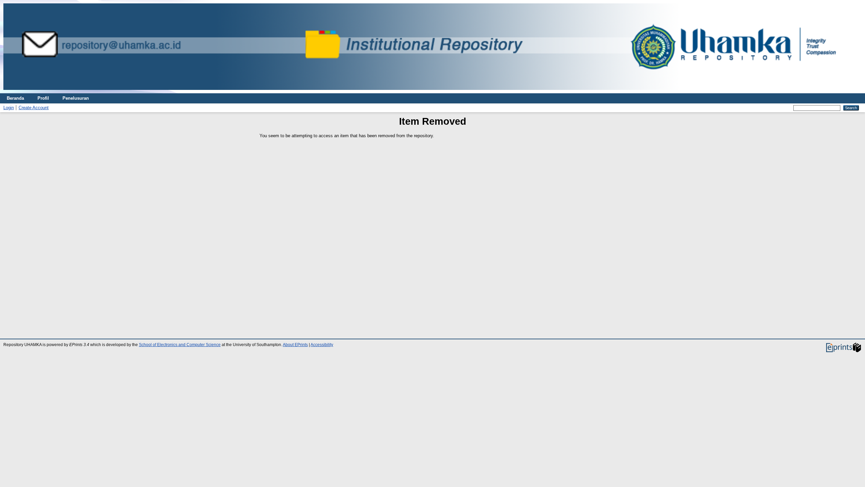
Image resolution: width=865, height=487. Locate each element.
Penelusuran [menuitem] (76, 98)
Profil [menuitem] (43, 98)
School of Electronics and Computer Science (180, 345)
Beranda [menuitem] (15, 98)
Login (8, 107)
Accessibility (322, 345)
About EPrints (295, 345)
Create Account (34, 107)
